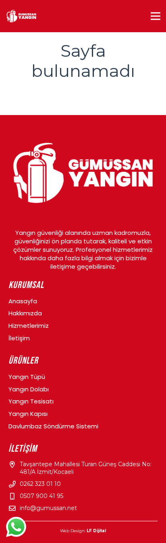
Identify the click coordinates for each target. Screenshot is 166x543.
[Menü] (155, 16)
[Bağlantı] (21, 16)
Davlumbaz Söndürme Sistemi (53, 426)
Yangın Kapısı (28, 413)
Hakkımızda (25, 313)
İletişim (19, 338)
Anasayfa (22, 301)
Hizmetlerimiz (28, 325)
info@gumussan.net (48, 508)
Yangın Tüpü (26, 376)
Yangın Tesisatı (31, 401)
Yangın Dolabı (28, 389)
